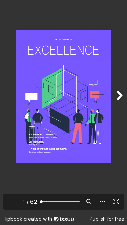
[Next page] (119, 106)
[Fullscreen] (116, 201)
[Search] (89, 201)
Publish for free (107, 219)
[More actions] (102, 201)
